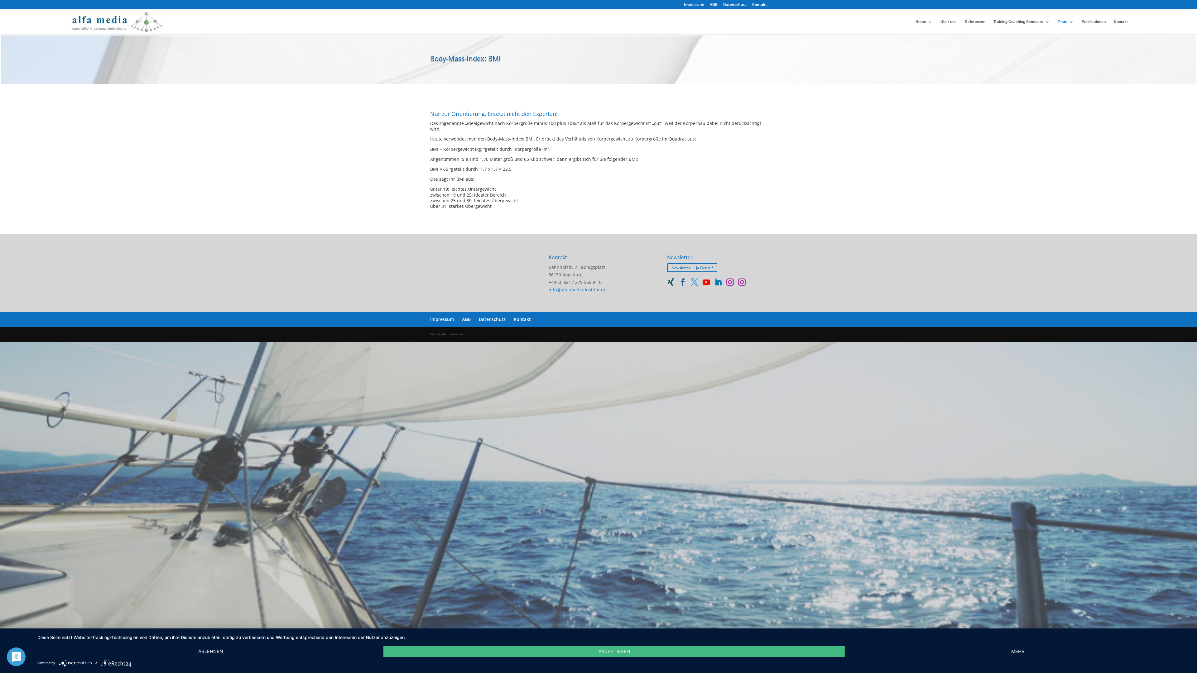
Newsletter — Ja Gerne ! (692, 267)
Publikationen (1094, 22)
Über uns (948, 22)
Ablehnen (210, 651)
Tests (1062, 22)
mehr (1018, 651)
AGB (714, 5)
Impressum (694, 5)
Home (921, 22)
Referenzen (975, 22)
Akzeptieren (614, 651)
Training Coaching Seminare (1018, 22)
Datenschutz (735, 5)
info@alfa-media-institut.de (577, 290)
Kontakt (759, 5)
